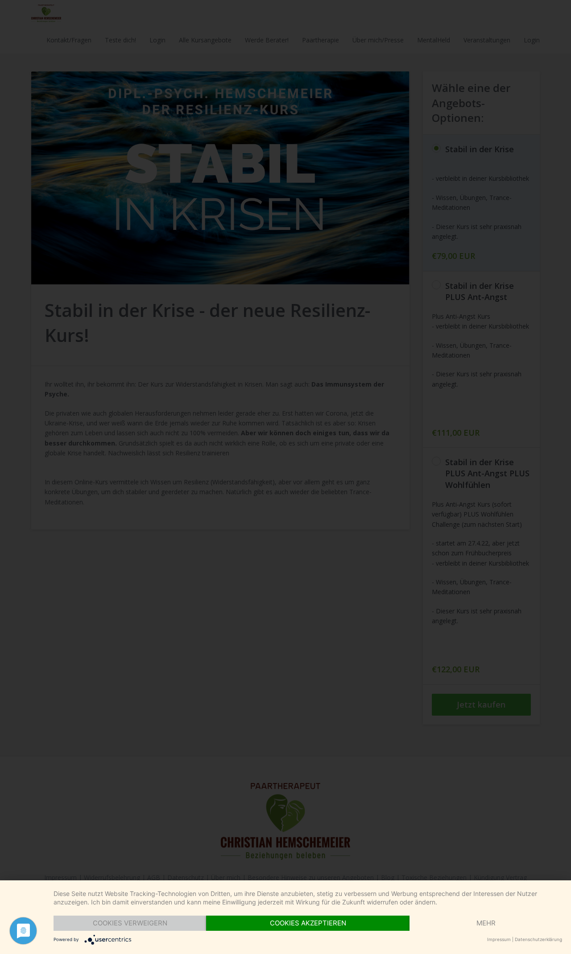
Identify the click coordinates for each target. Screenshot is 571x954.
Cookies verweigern (130, 923)
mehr (486, 923)
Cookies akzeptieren (308, 923)
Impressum (499, 939)
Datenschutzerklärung (538, 939)
